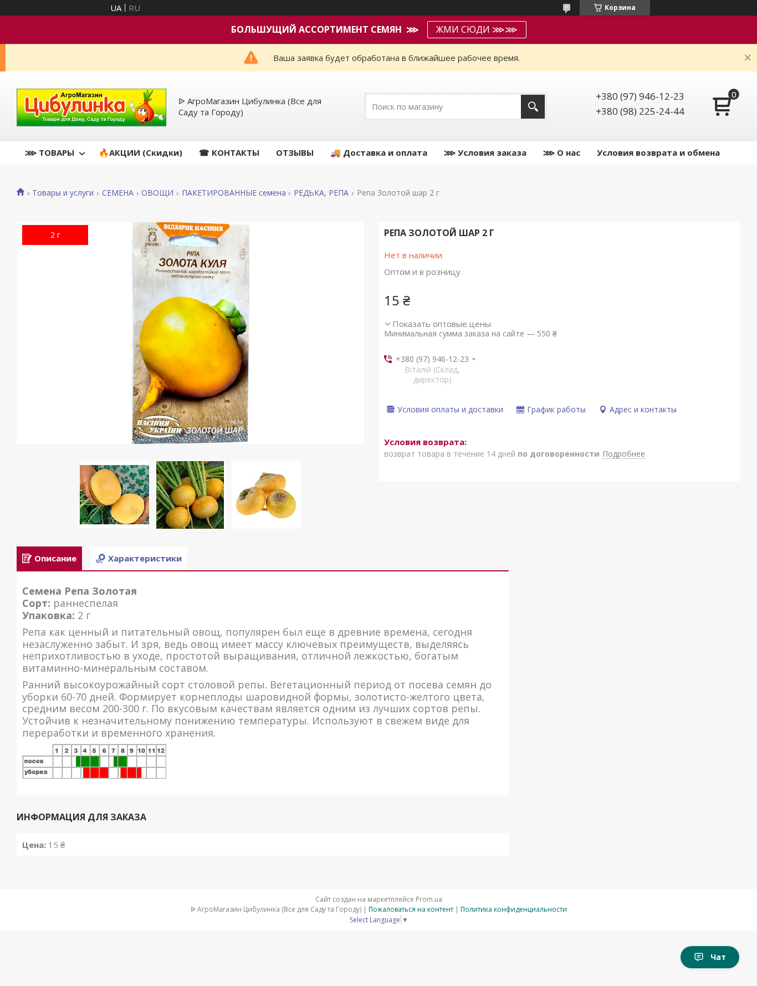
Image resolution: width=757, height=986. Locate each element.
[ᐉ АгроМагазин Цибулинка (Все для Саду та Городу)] (91, 106)
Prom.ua (429, 899)
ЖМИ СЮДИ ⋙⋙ (477, 29)
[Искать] (533, 107)
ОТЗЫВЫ (295, 152)
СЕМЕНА (118, 193)
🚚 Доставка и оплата (378, 152)
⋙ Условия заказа (485, 152)
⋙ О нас (561, 152)
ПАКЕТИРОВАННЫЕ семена (234, 193)
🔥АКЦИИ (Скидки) (140, 152)
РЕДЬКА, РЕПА (321, 193)
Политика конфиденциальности (514, 909)
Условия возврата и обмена (658, 152)
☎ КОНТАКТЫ (229, 152)
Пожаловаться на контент (411, 909)
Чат (718, 957)
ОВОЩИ (157, 193)
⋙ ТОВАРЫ (49, 152)
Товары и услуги (63, 193)
